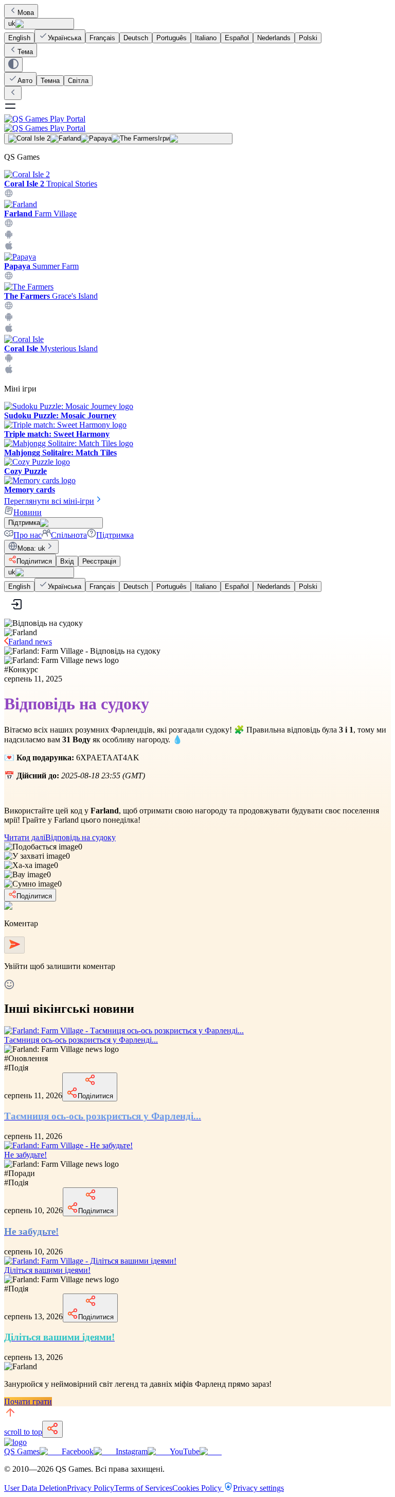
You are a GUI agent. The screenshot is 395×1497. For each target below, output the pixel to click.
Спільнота (69, 535)
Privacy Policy (90, 1488)
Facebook (78, 1451)
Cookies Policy (198, 1488)
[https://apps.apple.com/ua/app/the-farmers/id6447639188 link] (8, 330)
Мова (25, 12)
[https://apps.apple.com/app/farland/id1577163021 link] (8, 247)
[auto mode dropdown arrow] (13, 64)
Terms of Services (143, 1488)
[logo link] (15, 1442)
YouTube (185, 1451)
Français (102, 38)
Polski (308, 38)
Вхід (67, 561)
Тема (25, 52)
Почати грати (28, 1401)
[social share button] (52, 1429)
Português (171, 38)
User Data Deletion (35, 1488)
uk (11, 23)
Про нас (27, 535)
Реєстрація (99, 561)
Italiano (206, 38)
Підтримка (115, 535)
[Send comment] (14, 945)
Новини (27, 512)
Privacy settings (258, 1488)
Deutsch (135, 38)
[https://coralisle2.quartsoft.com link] (8, 195)
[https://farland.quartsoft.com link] (8, 224)
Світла (78, 80)
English (19, 38)
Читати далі (60, 837)
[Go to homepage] (197, 123)
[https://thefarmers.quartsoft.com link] (8, 307)
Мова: (31, 548)
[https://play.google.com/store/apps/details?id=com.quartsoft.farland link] (8, 236)
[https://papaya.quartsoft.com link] (8, 277)
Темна (50, 80)
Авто (24, 80)
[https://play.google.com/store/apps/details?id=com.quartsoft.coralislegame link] (8, 359)
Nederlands (274, 38)
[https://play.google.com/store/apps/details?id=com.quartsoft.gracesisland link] (8, 318)
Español (237, 38)
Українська (64, 38)
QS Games (22, 1451)
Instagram (132, 1451)
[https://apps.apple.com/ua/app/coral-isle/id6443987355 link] (8, 371)
